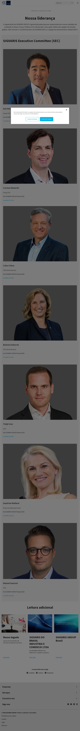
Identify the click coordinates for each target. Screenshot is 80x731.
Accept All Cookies (46, 119)
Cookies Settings (32, 119)
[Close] (66, 110)
